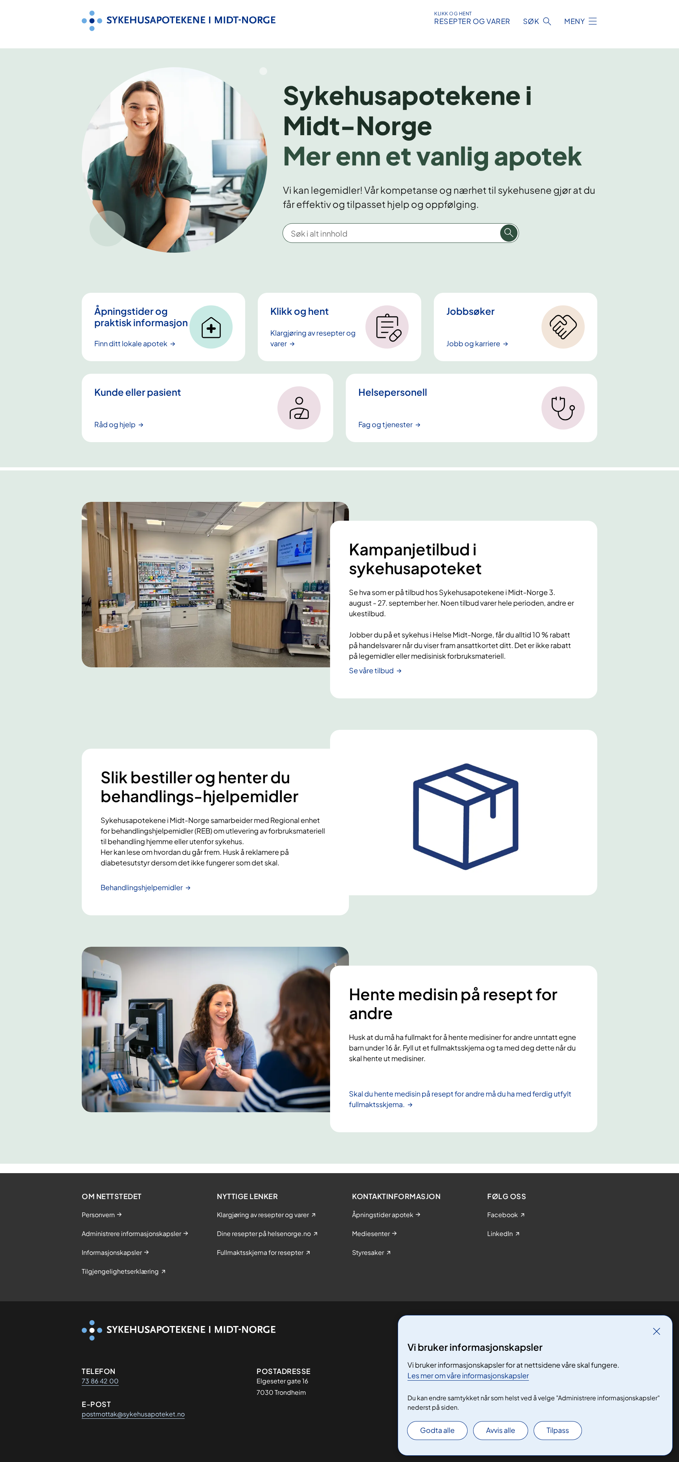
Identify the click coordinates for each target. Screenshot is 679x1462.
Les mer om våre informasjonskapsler (468, 1375)
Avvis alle (500, 1429)
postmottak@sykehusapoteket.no (133, 1414)
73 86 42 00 (100, 1381)
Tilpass (558, 1429)
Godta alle (437, 1429)
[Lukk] (656, 1331)
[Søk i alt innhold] (509, 233)
